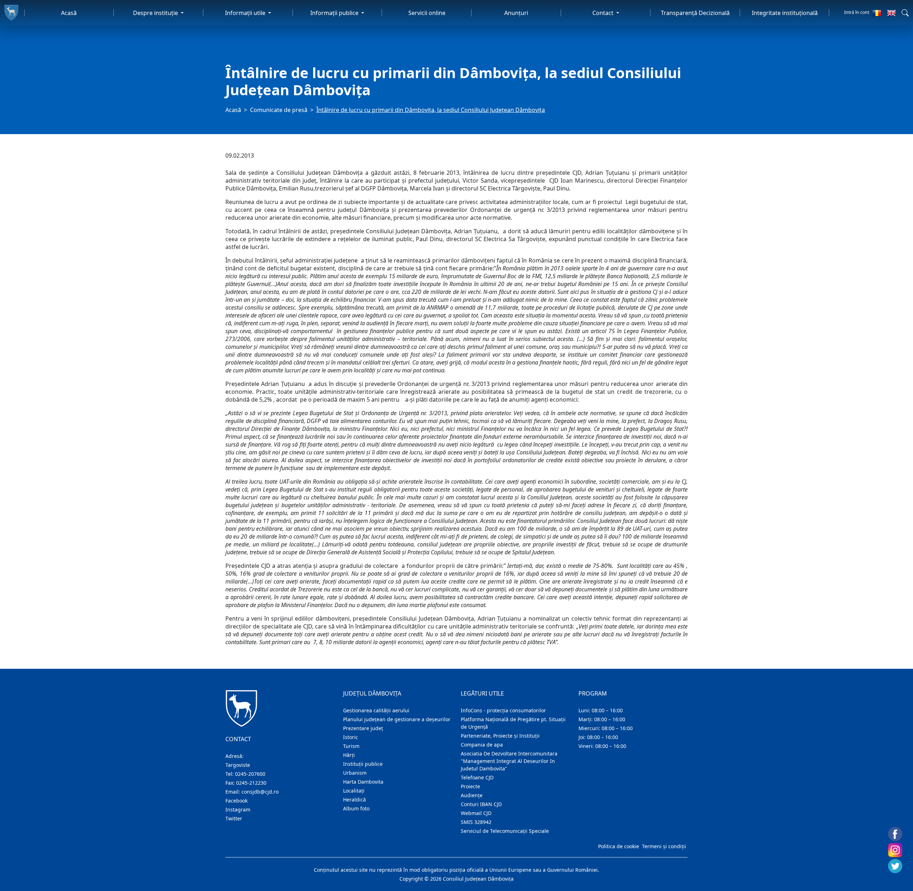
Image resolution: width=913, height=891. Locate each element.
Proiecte (470, 786)
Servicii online (426, 13)
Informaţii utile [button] (246, 13)
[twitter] (895, 866)
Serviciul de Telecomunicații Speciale (505, 831)
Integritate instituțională (785, 13)
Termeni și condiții (664, 846)
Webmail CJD (476, 813)
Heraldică (354, 799)
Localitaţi (353, 790)
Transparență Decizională (695, 13)
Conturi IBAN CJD (481, 804)
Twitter (233, 818)
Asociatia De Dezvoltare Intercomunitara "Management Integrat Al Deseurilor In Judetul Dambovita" (509, 761)
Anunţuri (516, 13)
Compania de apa (482, 744)
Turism (351, 746)
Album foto (356, 808)
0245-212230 (251, 782)
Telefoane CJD (477, 777)
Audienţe (472, 795)
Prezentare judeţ (363, 728)
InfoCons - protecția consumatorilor (503, 710)
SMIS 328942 (476, 822)
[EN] (891, 12)
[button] (905, 12)
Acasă (69, 13)
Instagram (237, 809)
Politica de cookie (618, 846)
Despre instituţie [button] (156, 13)
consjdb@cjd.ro (260, 791)
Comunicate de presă (278, 110)
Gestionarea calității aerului (376, 710)
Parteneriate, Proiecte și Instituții (500, 735)
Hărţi (349, 755)
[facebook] (895, 834)
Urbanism (355, 772)
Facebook (236, 800)
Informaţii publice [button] (335, 13)
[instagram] (895, 850)
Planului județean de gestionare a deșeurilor (396, 719)
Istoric (350, 737)
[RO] (876, 12)
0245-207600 (250, 773)
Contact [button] (603, 13)
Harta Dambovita (363, 781)
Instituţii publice (363, 763)
